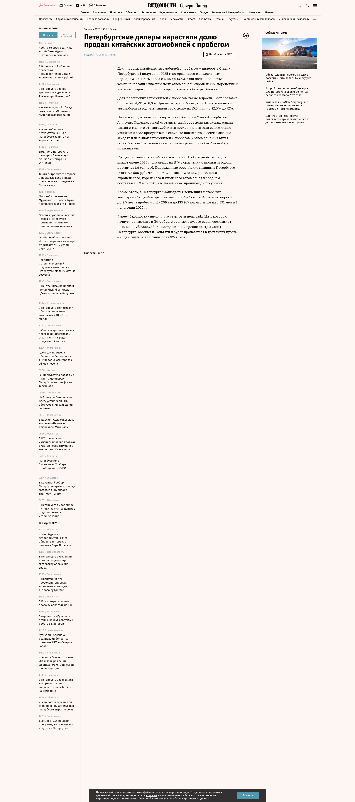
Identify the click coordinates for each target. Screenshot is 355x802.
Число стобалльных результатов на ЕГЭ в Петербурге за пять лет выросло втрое (54, 135)
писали (156, 216)
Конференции (121, 19)
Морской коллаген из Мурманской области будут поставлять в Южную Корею (57, 200)
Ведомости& (177, 19)
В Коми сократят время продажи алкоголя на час (55, 603)
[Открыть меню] (315, 5)
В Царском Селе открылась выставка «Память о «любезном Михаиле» (56, 423)
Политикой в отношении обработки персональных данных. (174, 798)
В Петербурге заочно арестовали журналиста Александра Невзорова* (54, 92)
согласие (151, 795)
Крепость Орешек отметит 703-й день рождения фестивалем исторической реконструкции (56, 663)
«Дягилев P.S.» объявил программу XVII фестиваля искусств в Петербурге (56, 724)
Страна (219, 19)
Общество (132, 12)
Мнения (269, 12)
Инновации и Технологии (294, 19)
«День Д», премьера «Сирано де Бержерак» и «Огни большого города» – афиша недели (56, 358)
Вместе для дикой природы (258, 19)
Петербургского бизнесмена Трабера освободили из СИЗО (52, 464)
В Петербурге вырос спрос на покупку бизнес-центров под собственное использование (57, 510)
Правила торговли (98, 19)
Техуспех (232, 19)
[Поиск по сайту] (307, 5)
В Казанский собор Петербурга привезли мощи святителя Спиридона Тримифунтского (57, 488)
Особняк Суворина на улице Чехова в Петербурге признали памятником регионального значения (57, 220)
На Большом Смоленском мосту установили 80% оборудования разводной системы (56, 403)
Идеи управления (144, 19)
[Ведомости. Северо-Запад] (192, 5)
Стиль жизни (188, 12)
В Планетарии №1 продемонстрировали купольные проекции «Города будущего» (53, 584)
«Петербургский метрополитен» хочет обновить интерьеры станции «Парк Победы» (55, 540)
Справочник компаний (69, 19)
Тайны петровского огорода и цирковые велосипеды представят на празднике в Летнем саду (57, 179)
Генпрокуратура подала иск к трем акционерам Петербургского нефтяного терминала (57, 380)
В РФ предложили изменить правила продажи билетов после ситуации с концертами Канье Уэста (57, 444)
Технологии (149, 12)
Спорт (191, 19)
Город (162, 19)
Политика (116, 12)
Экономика (99, 12)
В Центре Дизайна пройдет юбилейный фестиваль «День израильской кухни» (56, 289)
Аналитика (205, 19)
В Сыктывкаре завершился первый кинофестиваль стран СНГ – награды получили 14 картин (56, 335)
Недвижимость (168, 12)
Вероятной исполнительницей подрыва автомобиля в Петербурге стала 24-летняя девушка (57, 267)
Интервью (255, 12)
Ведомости (45, 19)
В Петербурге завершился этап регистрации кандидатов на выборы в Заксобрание (56, 685)
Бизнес (85, 12)
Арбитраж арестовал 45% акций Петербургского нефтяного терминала (55, 51)
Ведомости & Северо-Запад (228, 12)
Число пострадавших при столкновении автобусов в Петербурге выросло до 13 (56, 705)
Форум (204, 12)
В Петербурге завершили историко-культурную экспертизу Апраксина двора (55, 562)
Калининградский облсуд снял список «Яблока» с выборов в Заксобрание (55, 111)
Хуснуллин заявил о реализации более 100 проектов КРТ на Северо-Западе (55, 640)
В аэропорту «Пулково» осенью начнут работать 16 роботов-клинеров (56, 620)
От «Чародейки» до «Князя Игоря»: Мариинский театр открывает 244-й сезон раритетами (56, 243)
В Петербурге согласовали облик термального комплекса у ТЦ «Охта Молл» (56, 313)
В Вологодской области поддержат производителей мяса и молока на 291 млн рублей (56, 72)
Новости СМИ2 (94, 253)
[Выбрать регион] (300, 5)
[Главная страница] (162, 5)
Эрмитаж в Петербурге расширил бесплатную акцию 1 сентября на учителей (54, 157)
